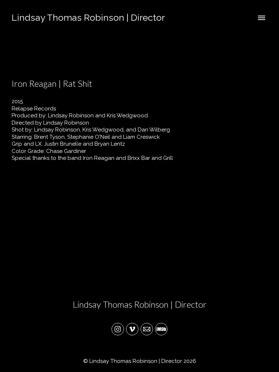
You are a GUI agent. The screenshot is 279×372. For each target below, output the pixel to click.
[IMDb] (161, 329)
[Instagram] (118, 329)
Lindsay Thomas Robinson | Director (140, 304)
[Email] (147, 329)
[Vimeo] (132, 329)
